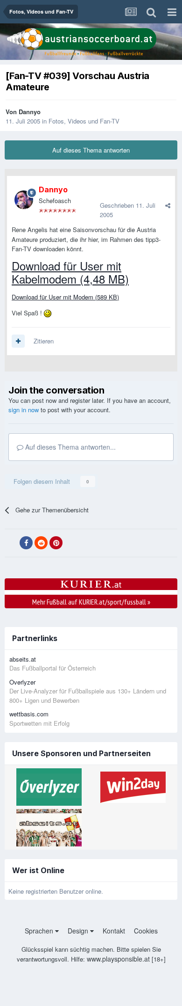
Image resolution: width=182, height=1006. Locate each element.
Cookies (146, 930)
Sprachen (40, 930)
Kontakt (114, 930)
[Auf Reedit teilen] (41, 542)
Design (79, 930)
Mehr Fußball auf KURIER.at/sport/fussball (91, 601)
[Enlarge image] (47, 312)
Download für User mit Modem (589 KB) (65, 296)
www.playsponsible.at (118, 958)
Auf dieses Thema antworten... (69, 447)
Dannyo (30, 111)
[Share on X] (11, 543)
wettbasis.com (29, 713)
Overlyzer (22, 682)
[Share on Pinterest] (56, 542)
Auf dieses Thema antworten (91, 150)
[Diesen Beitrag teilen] (167, 205)
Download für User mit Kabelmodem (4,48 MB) (70, 272)
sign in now (23, 409)
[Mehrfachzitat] (18, 341)
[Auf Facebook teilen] (26, 542)
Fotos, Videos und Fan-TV (84, 121)
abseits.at (22, 659)
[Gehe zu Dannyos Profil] (23, 199)
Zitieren (44, 340)
